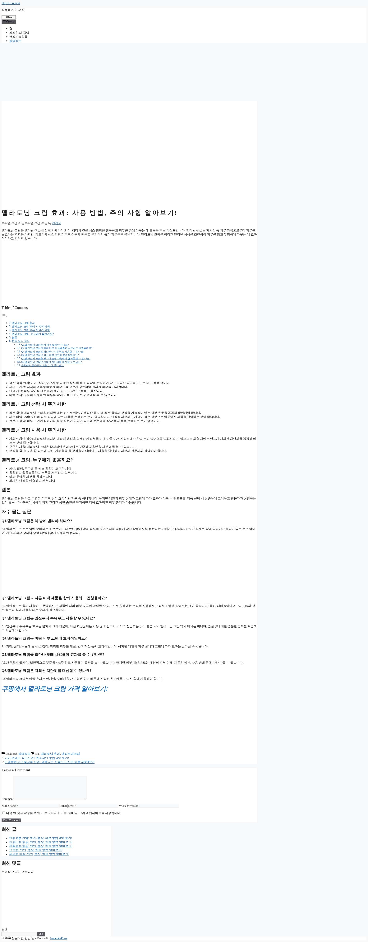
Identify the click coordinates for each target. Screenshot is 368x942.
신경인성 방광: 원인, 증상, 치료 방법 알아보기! (40, 842)
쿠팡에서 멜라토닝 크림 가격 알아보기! (42, 365)
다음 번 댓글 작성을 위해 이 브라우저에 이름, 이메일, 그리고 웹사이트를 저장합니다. (63, 813)
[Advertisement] (117, 73)
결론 (14, 337)
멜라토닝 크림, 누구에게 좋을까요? (33, 333)
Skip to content (11, 3)
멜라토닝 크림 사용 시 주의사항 (31, 330)
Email (63, 805)
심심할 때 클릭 (19, 32)
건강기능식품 (18, 36)
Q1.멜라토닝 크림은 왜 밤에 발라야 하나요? (45, 344)
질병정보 (15, 40)
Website (124, 805)
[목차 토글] (4, 316)
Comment (7, 799)
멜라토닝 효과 (50, 753)
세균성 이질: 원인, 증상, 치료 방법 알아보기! (39, 854)
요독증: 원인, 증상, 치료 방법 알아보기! (35, 850)
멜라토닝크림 (71, 753)
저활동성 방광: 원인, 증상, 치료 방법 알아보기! (40, 846)
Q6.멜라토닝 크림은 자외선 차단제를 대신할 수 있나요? (51, 361)
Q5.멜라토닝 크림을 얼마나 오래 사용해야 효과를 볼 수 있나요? (55, 358)
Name (5, 805)
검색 (5, 929)
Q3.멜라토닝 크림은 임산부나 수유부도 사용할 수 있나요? (52, 351)
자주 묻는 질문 (21, 341)
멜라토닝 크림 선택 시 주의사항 (31, 326)
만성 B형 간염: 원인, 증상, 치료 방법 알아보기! (40, 838)
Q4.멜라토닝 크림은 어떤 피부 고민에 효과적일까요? (50, 355)
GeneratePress (58, 938)
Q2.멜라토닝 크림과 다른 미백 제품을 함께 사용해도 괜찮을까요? (56, 348)
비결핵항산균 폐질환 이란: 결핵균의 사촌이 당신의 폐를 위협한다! (49, 762)
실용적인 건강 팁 (13, 10)
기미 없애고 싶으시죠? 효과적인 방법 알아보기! (37, 758)
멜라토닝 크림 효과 (23, 322)
